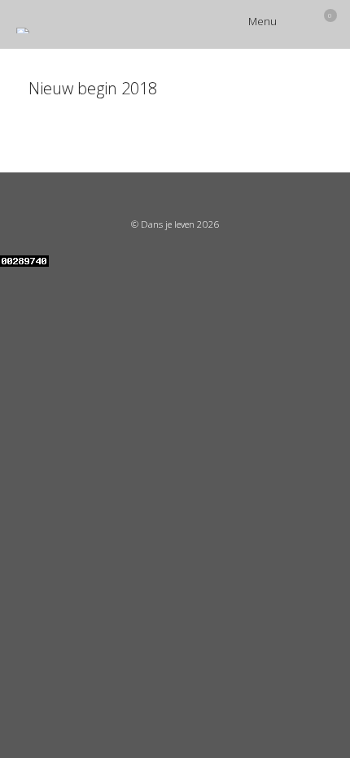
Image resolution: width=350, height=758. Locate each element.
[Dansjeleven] (22, 30)
